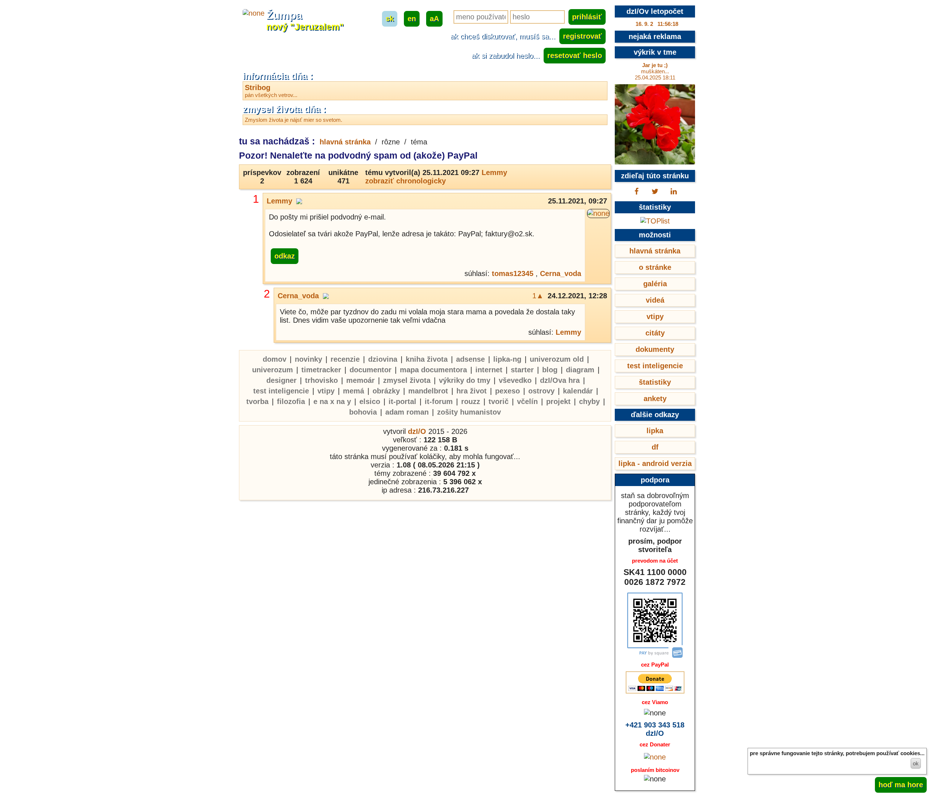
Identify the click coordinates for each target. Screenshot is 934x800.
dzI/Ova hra (560, 380)
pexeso (507, 391)
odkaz (284, 256)
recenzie (345, 359)
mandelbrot (428, 391)
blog (549, 370)
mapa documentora (433, 370)
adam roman (407, 412)
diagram (580, 370)
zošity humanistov (469, 412)
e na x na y (332, 401)
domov (274, 359)
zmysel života (407, 380)
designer (281, 380)
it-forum (439, 401)
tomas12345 (512, 273)
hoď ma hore (901, 785)
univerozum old (557, 359)
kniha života (427, 359)
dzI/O (417, 431)
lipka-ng (507, 359)
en (412, 19)
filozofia (291, 401)
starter (522, 370)
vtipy (326, 391)
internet (488, 370)
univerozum (272, 370)
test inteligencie (281, 391)
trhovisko (321, 380)
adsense (470, 359)
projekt (558, 401)
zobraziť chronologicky (405, 181)
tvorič (499, 401)
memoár (360, 380)
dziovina (382, 359)
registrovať (582, 36)
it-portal (402, 401)
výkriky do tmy (464, 380)
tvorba (257, 401)
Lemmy (494, 172)
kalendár (578, 391)
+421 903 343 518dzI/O (654, 729)
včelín (527, 401)
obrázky (386, 391)
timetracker (321, 370)
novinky (308, 359)
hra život (471, 391)
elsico (369, 401)
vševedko (515, 380)
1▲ (538, 296)
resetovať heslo (574, 55)
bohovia (363, 412)
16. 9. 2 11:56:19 (657, 24)
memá (353, 391)
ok (916, 763)
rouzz (470, 401)
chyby (589, 401)
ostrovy (541, 391)
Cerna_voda (560, 273)
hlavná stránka (345, 142)
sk (390, 19)
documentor (370, 370)
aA (434, 19)
